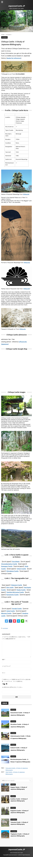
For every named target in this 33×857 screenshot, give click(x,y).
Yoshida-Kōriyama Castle (15, 592)
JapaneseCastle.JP (16, 6)
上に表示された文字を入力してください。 (12, 687)
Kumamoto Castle (12, 594)
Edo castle (10, 587)
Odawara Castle (16, 585)
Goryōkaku (16, 561)
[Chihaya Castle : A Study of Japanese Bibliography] (18, 621)
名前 (3, 659)
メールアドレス (6, 666)
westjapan (5, 628)
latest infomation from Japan (16, 852)
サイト (3, 672)
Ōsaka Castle (21, 590)
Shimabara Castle (12, 571)
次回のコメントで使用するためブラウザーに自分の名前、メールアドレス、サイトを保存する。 (16, 680)
